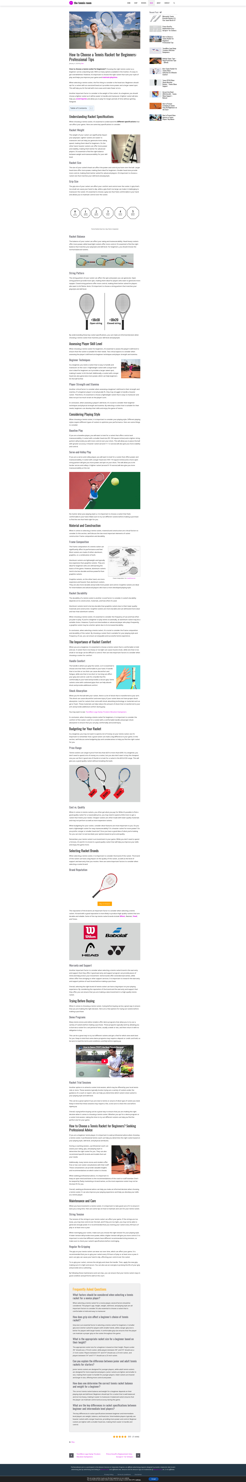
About (159, 3)
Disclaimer (138, 1474)
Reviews (143, 3)
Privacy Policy (108, 1474)
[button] (174, 3)
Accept (153, 1479)
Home (128, 3)
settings (138, 1480)
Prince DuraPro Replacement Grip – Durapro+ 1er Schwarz (169, 28)
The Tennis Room (82, 3)
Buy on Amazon (104, 904)
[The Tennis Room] (71, 3)
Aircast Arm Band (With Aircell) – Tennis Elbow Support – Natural (169, 95)
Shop (135, 3)
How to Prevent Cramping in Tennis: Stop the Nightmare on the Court (169, 107)
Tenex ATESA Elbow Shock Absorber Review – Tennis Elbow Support (169, 83)
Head (135, 916)
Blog (151, 3)
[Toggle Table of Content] (90, 108)
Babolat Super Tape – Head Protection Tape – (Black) (169, 60)
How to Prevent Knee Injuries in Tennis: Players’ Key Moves (169, 117)
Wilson (122, 916)
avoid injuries (81, 99)
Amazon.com (105, 1469)
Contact (167, 3)
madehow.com (131, 578)
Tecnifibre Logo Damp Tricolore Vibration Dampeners (106, 712)
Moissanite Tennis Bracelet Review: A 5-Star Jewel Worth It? (169, 18)
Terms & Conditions (124, 1474)
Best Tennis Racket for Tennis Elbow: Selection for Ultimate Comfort (169, 72)
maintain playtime (109, 77)
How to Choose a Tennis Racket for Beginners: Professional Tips (168, 39)
